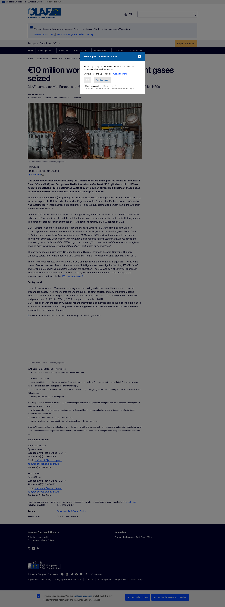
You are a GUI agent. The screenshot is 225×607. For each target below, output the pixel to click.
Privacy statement (119, 73)
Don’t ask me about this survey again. (101, 86)
